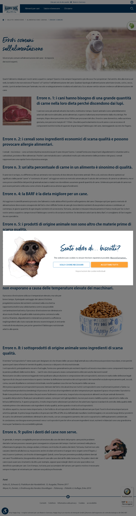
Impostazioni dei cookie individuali (90, 271)
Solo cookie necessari (71, 264)
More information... (118, 258)
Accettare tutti (109, 264)
